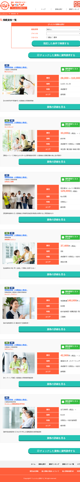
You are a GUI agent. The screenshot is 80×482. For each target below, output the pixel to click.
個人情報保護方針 (68, 471)
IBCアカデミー (9, 71)
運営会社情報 (34, 471)
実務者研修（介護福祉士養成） (16, 67)
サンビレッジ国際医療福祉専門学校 (15, 404)
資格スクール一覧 (68, 464)
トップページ (4, 13)
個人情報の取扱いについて (50, 471)
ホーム (33, 464)
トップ (43, 9)
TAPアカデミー (9, 349)
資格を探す (58, 9)
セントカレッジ (9, 127)
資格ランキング (74, 9)
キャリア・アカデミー (11, 294)
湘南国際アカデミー (10, 239)
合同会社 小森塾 (9, 181)
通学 (55, 37)
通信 (49, 37)
